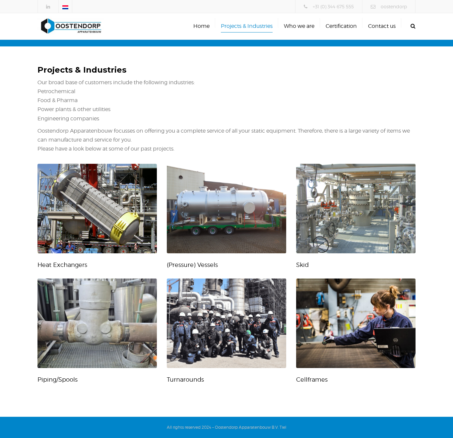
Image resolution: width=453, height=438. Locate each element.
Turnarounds (185, 379)
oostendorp (394, 6)
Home (201, 26)
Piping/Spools (57, 379)
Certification (341, 26)
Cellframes (312, 379)
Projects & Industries (247, 26)
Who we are (299, 26)
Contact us (382, 26)
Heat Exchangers (62, 264)
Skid (302, 264)
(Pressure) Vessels (192, 264)
